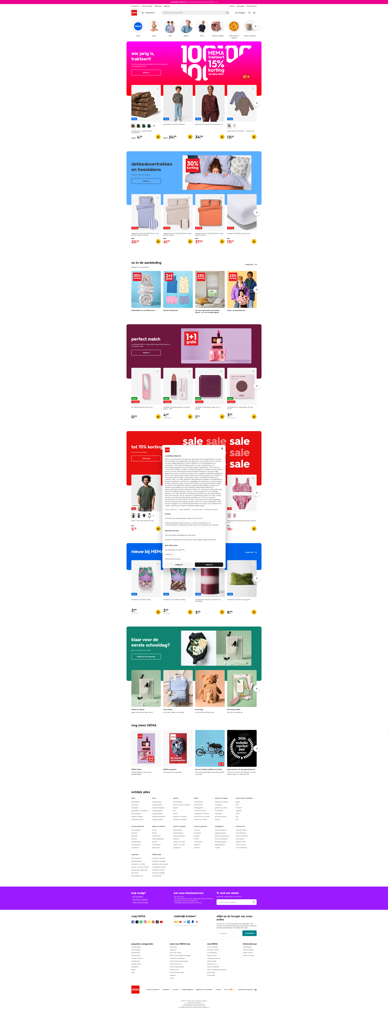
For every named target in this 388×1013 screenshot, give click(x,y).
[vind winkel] (254, 902)
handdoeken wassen (159, 867)
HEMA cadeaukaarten (177, 967)
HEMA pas (173, 950)
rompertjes (134, 805)
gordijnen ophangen (159, 861)
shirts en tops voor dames (181, 805)
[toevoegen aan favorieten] (157, 88)
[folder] (146, 752)
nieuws (172, 978)
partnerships (211, 972)
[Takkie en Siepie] (146, 691)
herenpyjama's (198, 808)
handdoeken (135, 961)
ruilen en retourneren (140, 902)
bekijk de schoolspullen (194, 654)
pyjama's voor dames (180, 816)
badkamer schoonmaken (160, 864)
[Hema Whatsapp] (141, 921)
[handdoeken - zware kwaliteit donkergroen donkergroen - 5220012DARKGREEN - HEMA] (149, 125)
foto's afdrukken (241, 833)
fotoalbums (135, 847)
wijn (237, 816)
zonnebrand (198, 842)
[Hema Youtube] (161, 921)
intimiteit (197, 847)
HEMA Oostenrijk (248, 955)
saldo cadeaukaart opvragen (216, 969)
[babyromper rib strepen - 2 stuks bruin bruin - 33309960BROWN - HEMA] (229, 125)
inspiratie (173, 975)
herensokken (198, 805)
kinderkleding (156, 802)
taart (237, 805)
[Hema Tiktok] (157, 921)
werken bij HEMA (213, 950)
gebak (238, 802)
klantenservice (212, 964)
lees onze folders (175, 953)
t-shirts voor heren (200, 811)
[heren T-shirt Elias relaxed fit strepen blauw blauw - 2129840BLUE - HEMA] (139, 515)
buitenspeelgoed (220, 842)
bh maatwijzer (157, 876)
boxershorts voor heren (202, 816)
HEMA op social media (177, 958)
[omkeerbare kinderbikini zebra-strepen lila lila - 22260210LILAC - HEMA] (234, 515)
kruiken (196, 839)
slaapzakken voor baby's (139, 811)
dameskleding (177, 802)
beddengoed (135, 955)
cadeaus (176, 839)
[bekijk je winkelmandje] (254, 12)
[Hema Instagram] (145, 921)
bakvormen (156, 847)
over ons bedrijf (212, 947)
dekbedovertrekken (221, 802)
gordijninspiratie (136, 861)
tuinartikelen (219, 811)
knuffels (217, 847)
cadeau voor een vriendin (140, 867)
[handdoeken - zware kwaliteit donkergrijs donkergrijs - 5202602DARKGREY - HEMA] (144, 125)
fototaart (239, 808)
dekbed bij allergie (158, 873)
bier (237, 819)
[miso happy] (178, 691)
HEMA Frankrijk (248, 953)
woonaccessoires (220, 816)
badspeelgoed (220, 845)
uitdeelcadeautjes (179, 836)
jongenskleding (157, 813)
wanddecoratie (241, 842)
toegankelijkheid (187, 989)
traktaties (239, 811)
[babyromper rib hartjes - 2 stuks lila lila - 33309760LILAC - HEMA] (234, 125)
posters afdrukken (242, 836)
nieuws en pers (212, 955)
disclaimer (166, 989)
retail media (211, 975)
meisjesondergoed (158, 808)
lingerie (175, 808)
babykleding (135, 802)
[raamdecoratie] (210, 292)
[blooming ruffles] (242, 691)
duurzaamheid (212, 953)
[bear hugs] (210, 691)
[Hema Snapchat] (149, 921)
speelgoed (176, 847)
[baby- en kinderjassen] (242, 292)
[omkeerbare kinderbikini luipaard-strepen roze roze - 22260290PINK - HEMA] (229, 515)
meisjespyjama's (157, 811)
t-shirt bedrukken (241, 847)
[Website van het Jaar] (242, 752)
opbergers (218, 813)
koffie (237, 813)
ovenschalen (156, 845)
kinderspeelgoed (220, 830)
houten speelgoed (221, 839)
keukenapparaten (158, 839)
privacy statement (153, 989)
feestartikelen (177, 830)
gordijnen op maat (221, 808)
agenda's (134, 833)
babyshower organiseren (139, 870)
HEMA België (247, 947)
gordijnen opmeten (158, 858)
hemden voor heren (200, 819)
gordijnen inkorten (158, 870)
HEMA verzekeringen (177, 972)
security (175, 989)
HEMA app (173, 947)
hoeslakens (218, 805)
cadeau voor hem (179, 845)
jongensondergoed (158, 816)
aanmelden (249, 933)
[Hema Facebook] (133, 921)
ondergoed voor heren (201, 813)
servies (154, 830)
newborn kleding (137, 816)
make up (197, 830)
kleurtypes (134, 873)
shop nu (194, 68)
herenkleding (198, 802)
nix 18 (226, 989)
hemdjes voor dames (180, 819)
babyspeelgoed (220, 833)
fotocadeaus (240, 839)
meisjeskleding (157, 805)
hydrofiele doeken (137, 819)
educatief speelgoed (222, 836)
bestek (154, 833)
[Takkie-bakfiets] (210, 752)
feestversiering (178, 833)
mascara (196, 836)
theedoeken (156, 836)
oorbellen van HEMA (138, 864)
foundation (197, 833)
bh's (174, 811)
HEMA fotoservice (176, 964)
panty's (175, 813)
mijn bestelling (138, 897)
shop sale (146, 458)
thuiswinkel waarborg (245, 989)
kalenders (134, 836)
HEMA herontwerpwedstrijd (179, 961)
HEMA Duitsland (248, 950)
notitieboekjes (136, 842)
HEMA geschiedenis (213, 958)
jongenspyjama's (157, 819)
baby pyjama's (136, 813)
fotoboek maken (241, 830)
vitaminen (197, 845)
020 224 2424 (179, 897)
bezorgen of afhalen (140, 899)
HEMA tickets (174, 969)
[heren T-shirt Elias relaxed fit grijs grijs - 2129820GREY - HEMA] (133, 515)
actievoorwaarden (213, 967)
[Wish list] (249, 12)
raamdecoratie (136, 964)
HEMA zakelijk (211, 961)
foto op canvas (241, 845)
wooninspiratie (136, 858)
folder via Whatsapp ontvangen (180, 955)
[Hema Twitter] (137, 921)
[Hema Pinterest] (153, 921)
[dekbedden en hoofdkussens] (146, 292)
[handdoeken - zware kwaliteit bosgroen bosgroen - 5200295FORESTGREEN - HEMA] (139, 125)
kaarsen (217, 819)
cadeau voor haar (179, 842)
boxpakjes (134, 808)
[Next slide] (256, 103)
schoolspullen (135, 830)
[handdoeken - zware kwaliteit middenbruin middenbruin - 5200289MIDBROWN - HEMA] (133, 125)
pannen (154, 842)
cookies (218, 989)
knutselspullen (136, 845)
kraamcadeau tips (137, 876)
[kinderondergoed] (178, 292)
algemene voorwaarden (204, 989)
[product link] (146, 103)
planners (134, 839)
